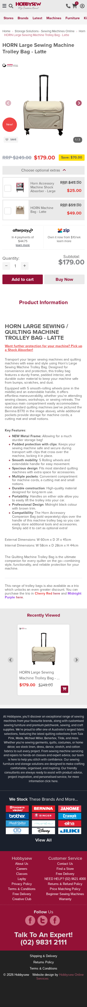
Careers (21, 869)
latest (37, 18)
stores (9, 18)
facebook (30, 920)
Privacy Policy (22, 884)
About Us (21, 864)
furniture (72, 18)
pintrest (55, 920)
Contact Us (65, 864)
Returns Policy (43, 962)
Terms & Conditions (22, 889)
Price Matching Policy (65, 889)
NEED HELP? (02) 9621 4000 (65, 879)
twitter (42, 920)
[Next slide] (79, 103)
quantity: (10, 258)
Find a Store (65, 869)
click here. (51, 781)
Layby (22, 879)
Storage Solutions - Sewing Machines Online (44, 31)
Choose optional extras (42, 170)
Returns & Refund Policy (65, 884)
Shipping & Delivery (43, 956)
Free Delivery (22, 894)
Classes (22, 874)
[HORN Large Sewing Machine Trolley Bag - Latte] (43, 647)
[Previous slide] (8, 103)
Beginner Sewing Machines (65, 894)
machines (53, 18)
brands (23, 18)
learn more (23, 245)
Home (6, 31)
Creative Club (21, 899)
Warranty (65, 899)
